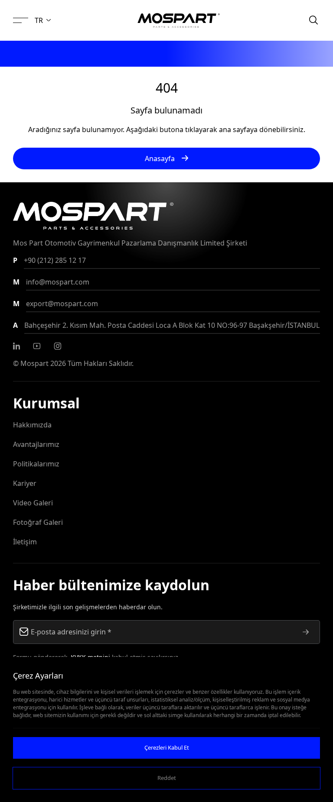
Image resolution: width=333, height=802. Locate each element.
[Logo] (178, 20)
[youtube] (37, 346)
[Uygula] (305, 632)
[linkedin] (16, 346)
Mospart (34, 363)
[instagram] (58, 346)
